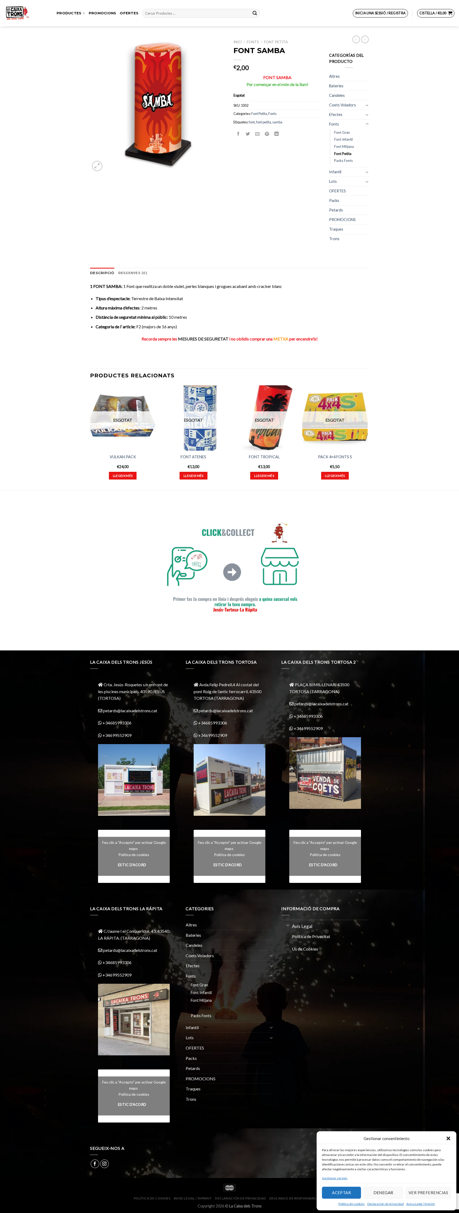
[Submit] (254, 13)
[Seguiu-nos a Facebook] (95, 1163)
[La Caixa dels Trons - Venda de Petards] (26, 13)
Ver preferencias (428, 1192)
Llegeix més (123, 475)
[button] (448, 1138)
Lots (333, 181)
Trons (334, 238)
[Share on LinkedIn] (276, 133)
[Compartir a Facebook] (238, 133)
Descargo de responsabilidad (297, 1198)
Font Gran (342, 132)
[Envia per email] (257, 133)
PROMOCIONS (102, 13)
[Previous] (90, 437)
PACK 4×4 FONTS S (335, 457)
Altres (334, 76)
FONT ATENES (193, 457)
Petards (336, 210)
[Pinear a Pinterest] (267, 133)
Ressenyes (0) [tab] (132, 273)
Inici (237, 42)
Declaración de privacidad (385, 1204)
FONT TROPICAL (264, 457)
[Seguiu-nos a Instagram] (104, 1163)
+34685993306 (116, 722)
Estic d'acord (132, 865)
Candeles (337, 95)
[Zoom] (97, 166)
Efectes (335, 114)
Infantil (335, 172)
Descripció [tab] (102, 273)
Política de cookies (351, 1204)
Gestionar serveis (334, 1178)
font (252, 122)
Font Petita (276, 42)
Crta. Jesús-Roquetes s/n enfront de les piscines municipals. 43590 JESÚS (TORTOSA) (133, 691)
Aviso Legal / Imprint (420, 1204)
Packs (334, 200)
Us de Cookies (305, 948)
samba (277, 122)
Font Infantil (343, 139)
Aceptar (341, 1192)
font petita (263, 122)
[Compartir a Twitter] (248, 133)
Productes (69, 13)
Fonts (253, 42)
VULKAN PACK (123, 457)
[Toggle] (367, 105)
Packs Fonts (343, 160)
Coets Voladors (342, 105)
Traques (336, 229)
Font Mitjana (344, 146)
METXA (280, 338)
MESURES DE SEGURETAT (203, 338)
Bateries (336, 86)
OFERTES (129, 13)
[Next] (367, 437)
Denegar (383, 1192)
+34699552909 (116, 735)
